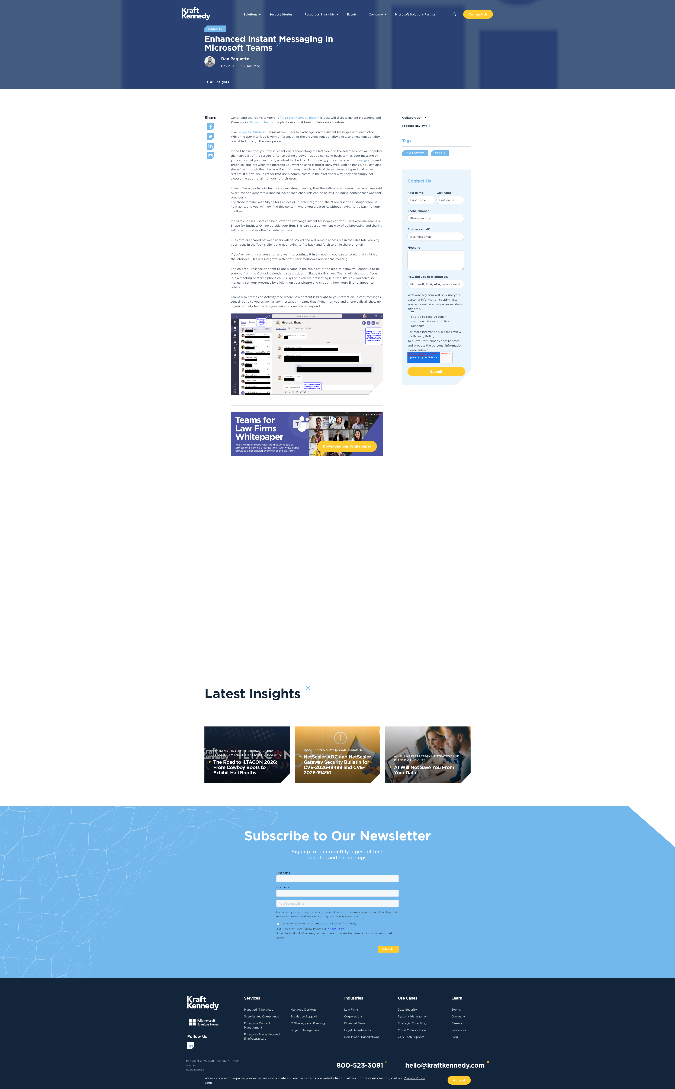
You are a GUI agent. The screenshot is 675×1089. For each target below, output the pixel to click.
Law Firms (351, 1009)
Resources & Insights (319, 14)
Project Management (305, 1030)
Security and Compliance (325, 749)
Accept (459, 1080)
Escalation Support (304, 1016)
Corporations (353, 1016)
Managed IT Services (248, 755)
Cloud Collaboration (412, 1030)
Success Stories (280, 14)
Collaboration (412, 117)
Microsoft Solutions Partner (415, 14)
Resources (458, 1030)
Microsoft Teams (261, 122)
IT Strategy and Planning (308, 1023)
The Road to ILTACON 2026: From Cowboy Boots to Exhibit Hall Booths (245, 767)
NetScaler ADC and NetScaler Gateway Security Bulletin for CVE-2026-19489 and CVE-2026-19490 (337, 764)
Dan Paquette (235, 58)
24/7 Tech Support (411, 1037)
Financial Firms (354, 1023)
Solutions (250, 14)
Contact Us (478, 14)
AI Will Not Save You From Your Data (424, 769)
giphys (369, 160)
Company (376, 14)
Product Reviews (414, 125)
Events (352, 14)
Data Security (407, 1009)
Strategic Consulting (412, 1023)
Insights (274, 755)
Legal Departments (357, 1030)
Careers (456, 1023)
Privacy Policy (423, 336)
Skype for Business (251, 132)
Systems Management (413, 1016)
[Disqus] (351, 524)
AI (395, 756)
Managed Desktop (303, 1009)
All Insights (219, 82)
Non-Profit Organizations (361, 1037)
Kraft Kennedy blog (301, 117)
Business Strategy (228, 751)
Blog (454, 1037)
